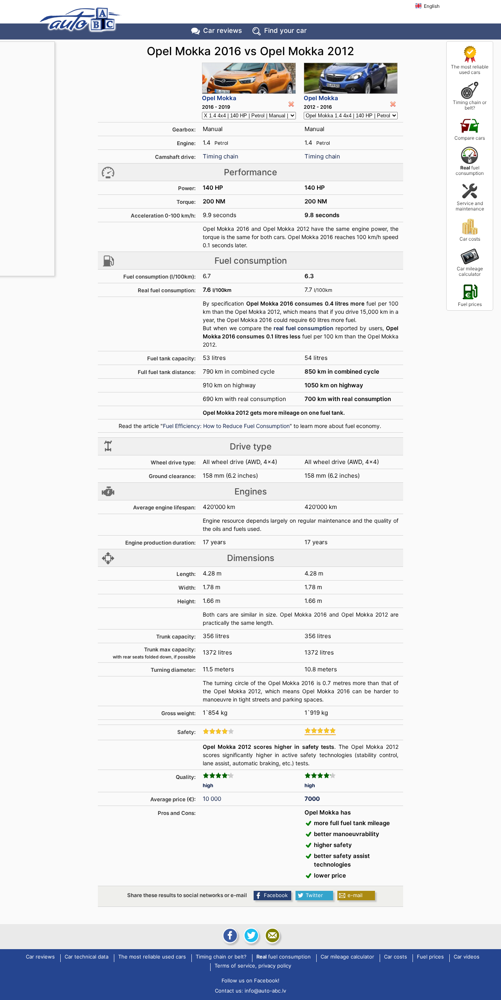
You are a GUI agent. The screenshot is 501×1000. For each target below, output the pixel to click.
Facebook (276, 895)
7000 (312, 798)
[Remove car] (291, 104)
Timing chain (220, 156)
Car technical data (86, 957)
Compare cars (469, 138)
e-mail (355, 895)
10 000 (212, 798)
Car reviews (222, 30)
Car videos (466, 957)
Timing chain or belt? (470, 105)
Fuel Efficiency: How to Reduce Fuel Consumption (226, 426)
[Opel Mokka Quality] (218, 775)
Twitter (314, 895)
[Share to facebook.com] (229, 935)
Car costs (470, 239)
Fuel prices (470, 304)
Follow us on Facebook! (250, 980)
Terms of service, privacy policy (252, 966)
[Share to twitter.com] (250, 935)
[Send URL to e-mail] (271, 935)
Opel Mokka (219, 98)
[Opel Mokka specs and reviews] (249, 78)
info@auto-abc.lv (265, 990)
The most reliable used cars (469, 69)
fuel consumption (470, 170)
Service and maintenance (470, 206)
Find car (285, 30)
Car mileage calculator (470, 271)
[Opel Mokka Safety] (218, 731)
